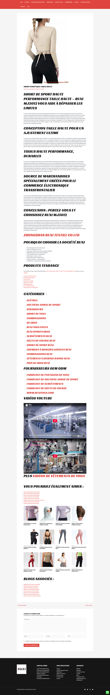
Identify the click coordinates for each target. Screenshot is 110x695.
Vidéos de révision (61, 673)
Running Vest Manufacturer (43, 678)
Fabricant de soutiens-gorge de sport (52, 379)
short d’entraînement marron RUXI (31, 492)
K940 (68, 271)
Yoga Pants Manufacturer (43, 668)
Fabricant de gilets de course (47, 388)
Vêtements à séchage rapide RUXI (48, 358)
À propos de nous (85, 2)
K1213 (47, 271)
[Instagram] (90, 689)
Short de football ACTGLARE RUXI (31, 493)
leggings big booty (28, 284)
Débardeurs (50, 2)
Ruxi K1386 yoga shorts (29, 277)
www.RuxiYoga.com (40, 392)
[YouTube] (92, 689)
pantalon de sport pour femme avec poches (34, 500)
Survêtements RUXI (39, 336)
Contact (22, 6)
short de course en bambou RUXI (31, 592)
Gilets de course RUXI (41, 340)
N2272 (57, 271)
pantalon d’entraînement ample (31, 587)
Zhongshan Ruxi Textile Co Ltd (51, 235)
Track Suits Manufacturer (43, 675)
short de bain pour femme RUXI (31, 586)
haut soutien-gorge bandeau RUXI (31, 495)
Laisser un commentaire (29, 89)
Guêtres (27, 2)
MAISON (78, 668)
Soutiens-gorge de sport (38, 2)
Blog (28, 6)
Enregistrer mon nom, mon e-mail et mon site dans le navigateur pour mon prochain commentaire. (48, 641)
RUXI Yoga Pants (37, 327)
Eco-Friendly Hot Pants (29, 285)
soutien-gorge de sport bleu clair (31, 503)
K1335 (50, 271)
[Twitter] (87, 689)
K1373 (53, 271)
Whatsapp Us (80, 680)
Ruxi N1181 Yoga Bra (28, 281)
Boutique (79, 670)
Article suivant (89, 605)
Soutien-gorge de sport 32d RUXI (31, 498)
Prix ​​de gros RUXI (38, 363)
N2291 (71, 271)
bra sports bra (27, 279)
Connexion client (80, 676)
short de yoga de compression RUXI (32, 596)
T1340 (60, 271)
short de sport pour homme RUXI (31, 496)
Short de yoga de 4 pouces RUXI (31, 591)
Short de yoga (59, 2)
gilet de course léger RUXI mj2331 (31, 589)
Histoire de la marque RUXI (43, 670)
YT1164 (64, 271)
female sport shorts (28, 282)
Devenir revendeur (41, 673)
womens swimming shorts (30, 276)
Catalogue (39, 676)
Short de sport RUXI (40, 345)
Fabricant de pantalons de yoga (48, 375)
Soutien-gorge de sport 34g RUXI (31, 501)
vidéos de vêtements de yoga (59, 476)
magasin (26, 272)
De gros (76, 2)
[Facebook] (85, 689)
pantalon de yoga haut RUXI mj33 (31, 594)
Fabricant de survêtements (45, 383)
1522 (74, 271)
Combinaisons (68, 2)
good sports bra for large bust (31, 287)
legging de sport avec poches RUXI (32, 584)
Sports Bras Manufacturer (43, 672)
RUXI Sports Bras (38, 331)
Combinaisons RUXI (39, 354)
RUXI (21, 2)
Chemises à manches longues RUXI (49, 349)
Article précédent (21, 605)
